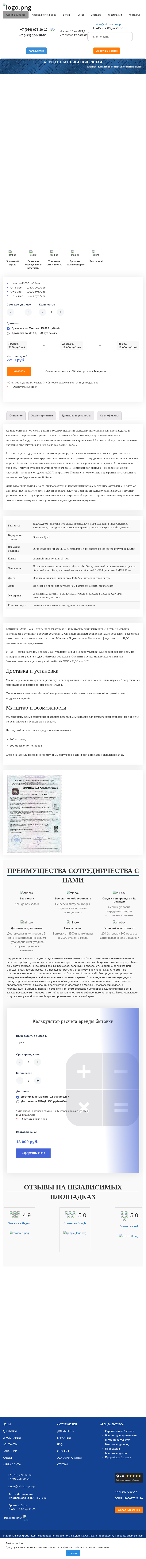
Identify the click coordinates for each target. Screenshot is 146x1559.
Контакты (134, 15)
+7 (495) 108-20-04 (32, 35)
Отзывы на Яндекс (19, 1223)
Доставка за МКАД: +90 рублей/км (34, 332)
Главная (91, 66)
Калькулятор (36, 50)
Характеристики (42, 415)
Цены (81, 15)
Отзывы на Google (74, 1223)
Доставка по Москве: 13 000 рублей (36, 328)
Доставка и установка (76, 415)
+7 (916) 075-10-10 (33, 29)
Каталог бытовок (108, 66)
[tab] (16, 415)
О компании (115, 15)
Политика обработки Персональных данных (57, 1535)
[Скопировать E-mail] (125, 24)
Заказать (18, 371)
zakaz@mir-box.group (107, 24)
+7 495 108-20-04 (19, 1478)
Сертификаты (109, 415)
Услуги (67, 15)
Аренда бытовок (15, 15)
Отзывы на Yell (129, 1226)
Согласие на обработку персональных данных (114, 1535)
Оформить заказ (33, 1153)
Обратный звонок (106, 50)
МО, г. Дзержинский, (21, 1494)
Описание (16, 415)
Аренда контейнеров (44, 15)
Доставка (96, 15)
